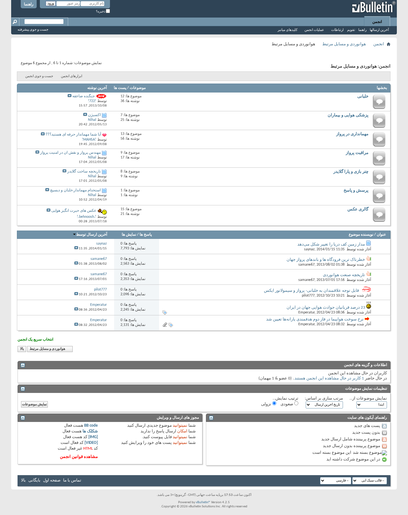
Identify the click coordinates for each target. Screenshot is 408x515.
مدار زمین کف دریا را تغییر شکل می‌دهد (331, 244)
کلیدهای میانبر (287, 30)
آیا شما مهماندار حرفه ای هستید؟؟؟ (73, 134)
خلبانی (362, 96)
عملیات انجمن (314, 30)
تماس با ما (72, 480)
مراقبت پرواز (357, 153)
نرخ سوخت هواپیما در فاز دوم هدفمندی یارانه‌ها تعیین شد (315, 319)
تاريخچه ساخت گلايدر (84, 171)
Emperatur (306, 312)
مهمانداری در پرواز (352, 134)
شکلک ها (90, 431)
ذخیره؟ (101, 11)
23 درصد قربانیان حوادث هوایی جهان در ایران (326, 307)
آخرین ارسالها (379, 30)
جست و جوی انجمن (39, 76)
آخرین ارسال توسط (91, 235)
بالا (22, 349)
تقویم (351, 30)
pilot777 (308, 296)
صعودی (287, 404)
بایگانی (34, 480)
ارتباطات (337, 30)
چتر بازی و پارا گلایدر (350, 172)
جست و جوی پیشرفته (33, 30)
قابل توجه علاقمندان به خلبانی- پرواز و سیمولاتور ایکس (311, 291)
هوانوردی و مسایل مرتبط (344, 44)
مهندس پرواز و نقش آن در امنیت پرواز (70, 153)
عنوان (381, 235)
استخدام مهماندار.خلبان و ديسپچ (75, 190)
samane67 (306, 265)
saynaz (309, 249)
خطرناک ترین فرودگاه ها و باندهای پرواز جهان (326, 260)
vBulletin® (203, 502)
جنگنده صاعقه (83, 96)
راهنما (28, 4)
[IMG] (93, 437)
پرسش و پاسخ (356, 190)
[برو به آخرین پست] (76, 248)
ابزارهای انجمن (71, 76)
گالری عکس (357, 209)
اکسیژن (94, 115)
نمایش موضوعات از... (368, 398)
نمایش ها (129, 235)
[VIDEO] (91, 443)
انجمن (377, 22)
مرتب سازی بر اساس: (324, 398)
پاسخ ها (146, 235)
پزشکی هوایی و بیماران (348, 115)
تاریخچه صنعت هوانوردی (344, 275)
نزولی (266, 404)
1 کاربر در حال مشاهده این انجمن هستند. (329, 378)
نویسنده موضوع (361, 235)
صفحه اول (52, 480)
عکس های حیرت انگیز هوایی (73, 211)
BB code (91, 425)
